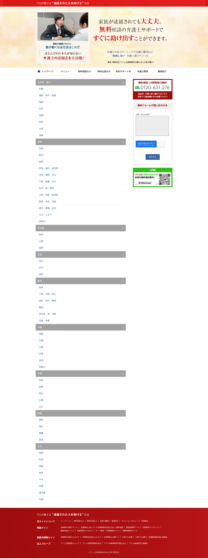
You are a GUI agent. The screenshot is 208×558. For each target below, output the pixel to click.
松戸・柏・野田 (46, 188)
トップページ (66, 521)
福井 (41, 274)
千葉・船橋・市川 (47, 181)
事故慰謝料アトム (133, 527)
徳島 (41, 420)
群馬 (41, 162)
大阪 (41, 347)
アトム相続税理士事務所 (138, 543)
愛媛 (41, 433)
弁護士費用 (104, 521)
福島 (41, 135)
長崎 (41, 466)
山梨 (41, 241)
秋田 (41, 122)
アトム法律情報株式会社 (91, 543)
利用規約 (144, 521)
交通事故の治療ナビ (111, 537)
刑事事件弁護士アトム (69, 527)
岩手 (41, 109)
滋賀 (41, 334)
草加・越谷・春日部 (48, 168)
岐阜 (41, 287)
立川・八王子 (45, 215)
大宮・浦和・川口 (47, 175)
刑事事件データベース (151, 527)
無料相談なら (79, 521)
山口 (41, 407)
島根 (41, 387)
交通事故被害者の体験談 (158, 537)
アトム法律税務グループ (70, 543)
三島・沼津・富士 (47, 294)
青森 (41, 102)
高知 (41, 440)
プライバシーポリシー (129, 521)
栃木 (41, 155)
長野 (41, 248)
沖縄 (41, 499)
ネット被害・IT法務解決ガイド (107, 531)
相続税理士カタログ (85, 531)
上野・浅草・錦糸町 (48, 195)
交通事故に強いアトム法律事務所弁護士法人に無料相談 (102, 527)
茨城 (41, 148)
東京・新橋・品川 (47, 208)
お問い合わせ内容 (143, 114)
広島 (41, 400)
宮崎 (41, 486)
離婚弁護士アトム (67, 531)
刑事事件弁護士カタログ (70, 537)
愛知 (41, 307)
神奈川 (42, 221)
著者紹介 (115, 521)
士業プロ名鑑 (140, 537)
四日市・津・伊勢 (47, 314)
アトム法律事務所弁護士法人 (115, 543)
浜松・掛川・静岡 (47, 301)
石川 (41, 267)
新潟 (41, 234)
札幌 (41, 89)
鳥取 (41, 380)
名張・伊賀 (44, 320)
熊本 (41, 473)
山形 (41, 128)
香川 (41, 426)
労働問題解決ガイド (129, 531)
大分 (41, 479)
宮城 (41, 115)
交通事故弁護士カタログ (91, 537)
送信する (153, 157)
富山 (41, 261)
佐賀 (41, 459)
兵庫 (41, 354)
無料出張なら (92, 521)
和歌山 (42, 367)
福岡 (41, 453)
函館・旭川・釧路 (47, 95)
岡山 (41, 393)
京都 (41, 340)
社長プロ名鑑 (127, 537)
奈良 (41, 360)
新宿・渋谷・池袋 (47, 201)
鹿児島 (42, 493)
